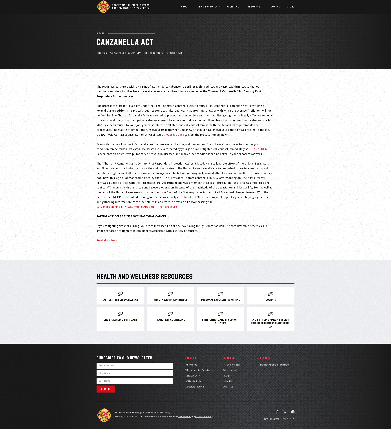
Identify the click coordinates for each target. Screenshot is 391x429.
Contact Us (228, 387)
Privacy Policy (288, 419)
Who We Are (191, 365)
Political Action (230, 370)
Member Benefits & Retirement (274, 365)
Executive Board (193, 376)
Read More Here (107, 240)
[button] (187, 7)
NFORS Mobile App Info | (141, 206)
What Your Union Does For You (199, 370)
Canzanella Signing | (109, 206)
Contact (276, 6)
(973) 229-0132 (174, 134)
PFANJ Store (228, 376)
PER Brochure (168, 206)
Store (290, 6)
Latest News (228, 381)
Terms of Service (271, 419)
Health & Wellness (231, 365)
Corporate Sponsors (194, 387)
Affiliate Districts (193, 381)
